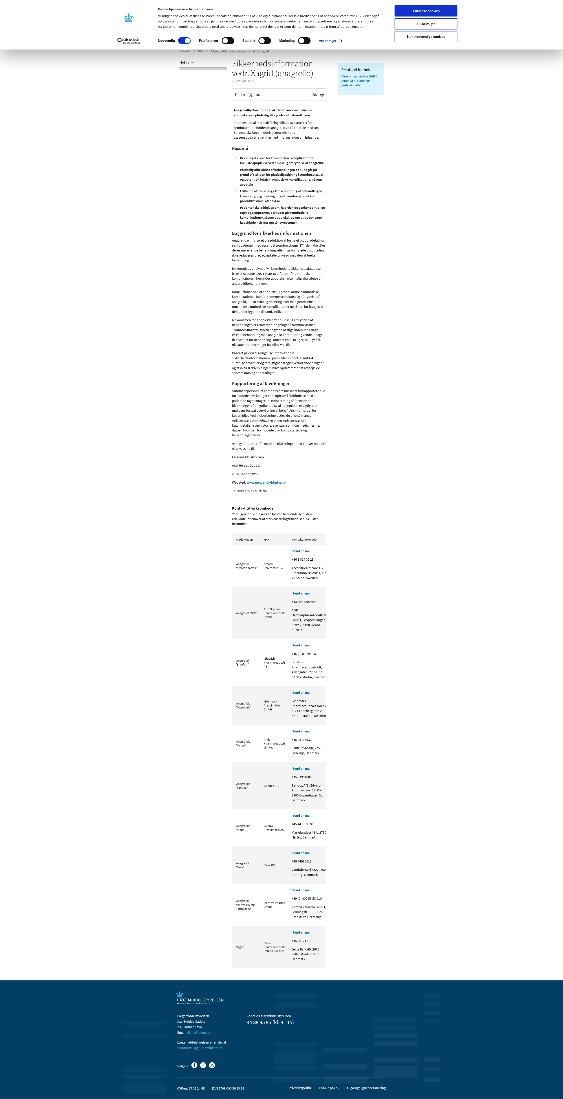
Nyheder (185, 51)
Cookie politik (329, 1088)
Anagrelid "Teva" (242, 865)
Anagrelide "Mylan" (243, 743)
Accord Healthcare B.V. (273, 566)
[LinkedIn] (203, 1067)
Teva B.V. (269, 865)
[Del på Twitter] (250, 94)
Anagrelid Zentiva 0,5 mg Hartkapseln (245, 905)
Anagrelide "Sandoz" (243, 786)
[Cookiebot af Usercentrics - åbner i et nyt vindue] (129, 41)
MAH (267, 539)
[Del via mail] (257, 94)
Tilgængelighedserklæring (366, 1088)
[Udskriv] (321, 94)
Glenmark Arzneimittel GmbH (272, 705)
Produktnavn (244, 539)
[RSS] (212, 1067)
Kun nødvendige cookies (426, 37)
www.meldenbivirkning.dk (266, 482)
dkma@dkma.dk (199, 1032)
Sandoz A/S (271, 786)
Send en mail (301, 551)
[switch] (228, 40)
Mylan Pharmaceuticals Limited (274, 743)
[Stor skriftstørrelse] (314, 94)
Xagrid (240, 947)
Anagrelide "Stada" (243, 828)
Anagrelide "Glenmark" (243, 705)
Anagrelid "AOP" (246, 613)
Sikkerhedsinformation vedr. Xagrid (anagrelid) (241, 51)
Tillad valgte (426, 24)
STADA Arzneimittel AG (274, 828)
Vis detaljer (327, 41)
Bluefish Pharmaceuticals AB (274, 662)
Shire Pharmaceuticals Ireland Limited (274, 947)
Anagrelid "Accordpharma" (246, 566)
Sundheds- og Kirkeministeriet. (200, 1048)
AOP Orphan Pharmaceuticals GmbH (274, 613)
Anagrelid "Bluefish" (242, 662)
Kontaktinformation (305, 539)
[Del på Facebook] (235, 94)
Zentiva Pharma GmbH (274, 905)
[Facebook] (195, 1067)
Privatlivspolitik (300, 1088)
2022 (201, 51)
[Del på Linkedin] (243, 94)
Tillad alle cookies (426, 11)
